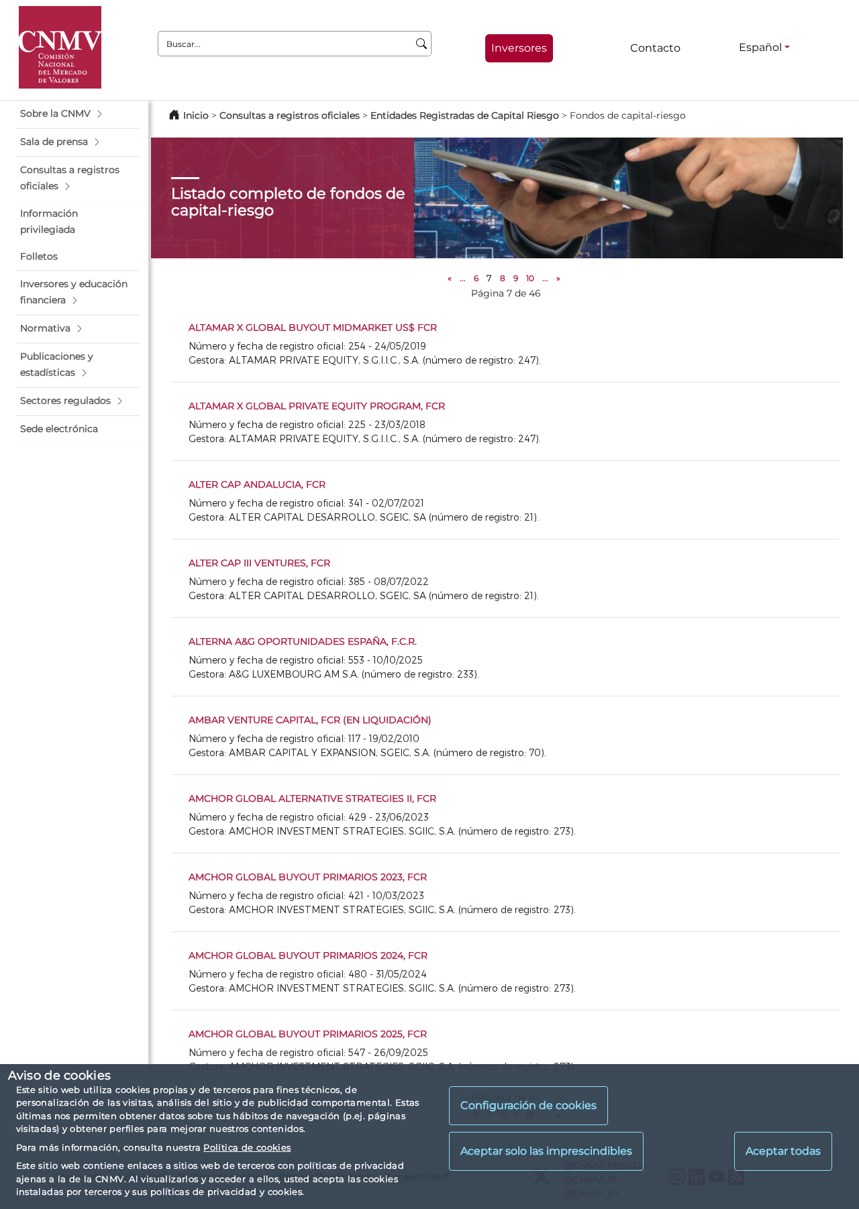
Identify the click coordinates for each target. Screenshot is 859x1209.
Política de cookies (247, 1147)
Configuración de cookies (528, 1106)
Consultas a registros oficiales (289, 115)
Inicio (196, 115)
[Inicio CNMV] (60, 47)
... (463, 278)
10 (530, 278)
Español (760, 47)
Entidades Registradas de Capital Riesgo (464, 115)
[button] (78, 114)
